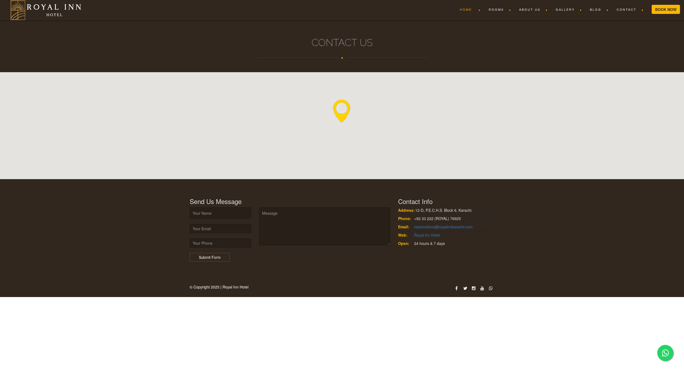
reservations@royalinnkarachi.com (443, 226)
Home (466, 9)
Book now (666, 9)
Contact (626, 9)
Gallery (565, 9)
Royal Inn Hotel (427, 235)
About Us (530, 9)
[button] (342, 112)
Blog (595, 9)
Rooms (496, 9)
